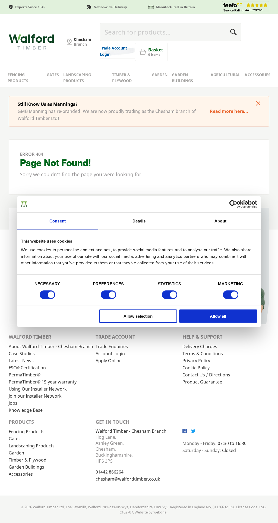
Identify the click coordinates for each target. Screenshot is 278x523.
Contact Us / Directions (206, 375)
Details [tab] (139, 220)
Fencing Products (18, 77)
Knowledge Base (26, 410)
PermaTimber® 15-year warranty (43, 382)
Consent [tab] (57, 220)
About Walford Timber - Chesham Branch (51, 346)
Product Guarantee (202, 382)
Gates (53, 74)
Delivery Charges (199, 346)
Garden (160, 74)
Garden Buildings (182, 77)
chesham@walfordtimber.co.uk (128, 479)
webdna (159, 512)
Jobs (13, 403)
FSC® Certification (27, 368)
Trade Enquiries (112, 346)
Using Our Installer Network (38, 389)
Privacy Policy (196, 361)
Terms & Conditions (202, 354)
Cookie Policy (196, 368)
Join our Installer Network (35, 396)
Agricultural (226, 74)
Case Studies (22, 354)
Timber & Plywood (122, 77)
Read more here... (229, 111)
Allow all (218, 316)
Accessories (257, 74)
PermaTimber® (24, 375)
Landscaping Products (77, 77)
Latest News (21, 361)
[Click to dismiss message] (258, 103)
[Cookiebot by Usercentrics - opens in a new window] (233, 204)
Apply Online (109, 361)
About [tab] (220, 220)
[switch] (108, 294)
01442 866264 (110, 472)
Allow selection (138, 316)
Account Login (110, 354)
